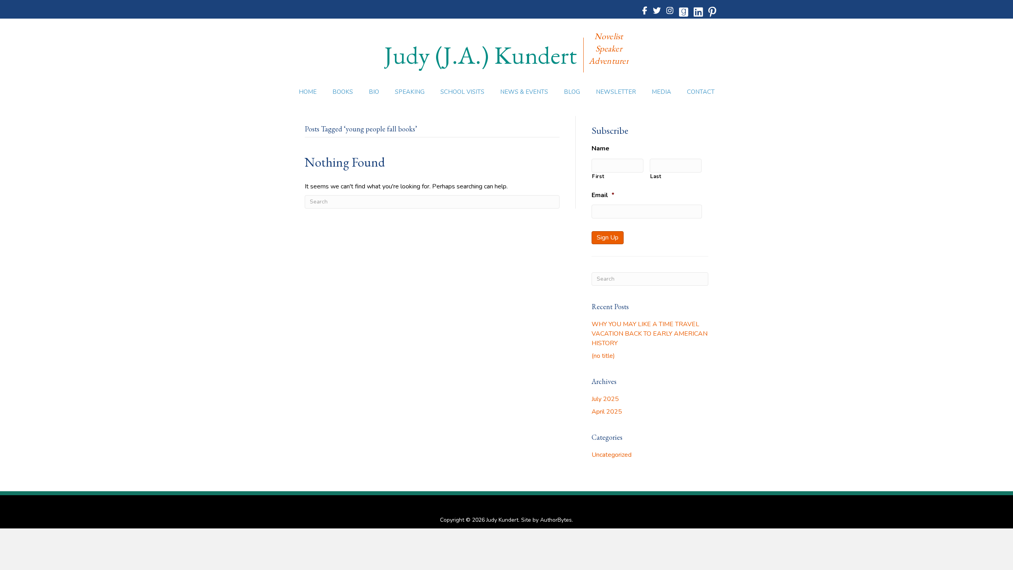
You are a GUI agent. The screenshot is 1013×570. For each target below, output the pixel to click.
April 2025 (607, 411)
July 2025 (605, 399)
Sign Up (607, 237)
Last (656, 176)
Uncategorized (612, 454)
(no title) (603, 356)
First (598, 176)
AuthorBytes (556, 520)
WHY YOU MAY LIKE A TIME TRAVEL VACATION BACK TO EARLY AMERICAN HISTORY (650, 334)
